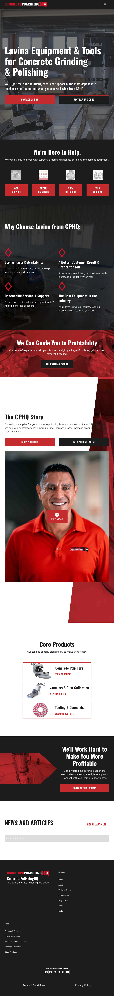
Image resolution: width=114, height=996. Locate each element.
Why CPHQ (63, 900)
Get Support (16, 190)
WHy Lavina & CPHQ (84, 99)
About (60, 885)
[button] (104, 4)
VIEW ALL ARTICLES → (98, 824)
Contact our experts (84, 788)
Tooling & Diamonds (13, 947)
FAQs (60, 911)
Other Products (11, 952)
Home (60, 880)
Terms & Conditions (34, 985)
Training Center (64, 890)
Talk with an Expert (57, 364)
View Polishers (70, 190)
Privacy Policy (83, 985)
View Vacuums (98, 190)
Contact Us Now (29, 99)
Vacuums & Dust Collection (16, 941)
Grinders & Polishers (13, 931)
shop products (29, 442)
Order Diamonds (43, 190)
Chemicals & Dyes (12, 936)
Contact (61, 906)
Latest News (63, 895)
